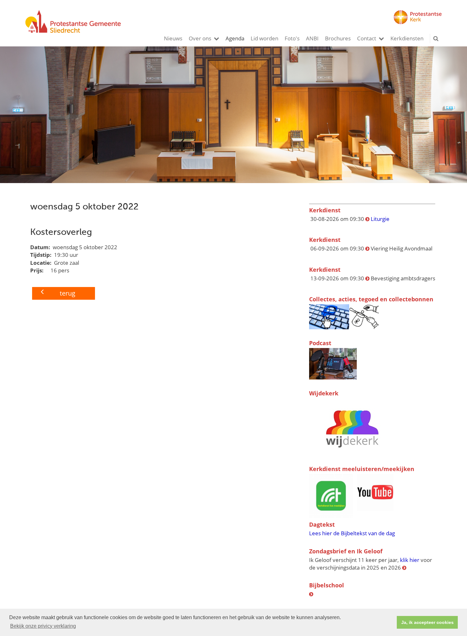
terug (67, 293)
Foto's (292, 38)
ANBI (312, 38)
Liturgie (380, 218)
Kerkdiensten (406, 38)
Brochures (338, 38)
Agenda (235, 38)
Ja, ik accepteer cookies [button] (427, 622)
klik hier (409, 560)
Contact (366, 38)
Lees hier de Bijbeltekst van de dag (352, 533)
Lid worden (264, 38)
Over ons (200, 38)
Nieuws (173, 38)
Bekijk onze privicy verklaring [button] (43, 626)
